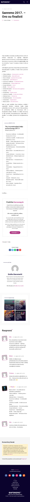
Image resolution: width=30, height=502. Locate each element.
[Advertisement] (15, 38)
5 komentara (16, 20)
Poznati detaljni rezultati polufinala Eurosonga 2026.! (20, 316)
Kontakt (15, 488)
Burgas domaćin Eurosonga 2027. (9, 307)
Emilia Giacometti (19, 285)
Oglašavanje (15, 487)
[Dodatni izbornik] (27, 2)
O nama (15, 480)
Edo (10, 337)
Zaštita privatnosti (15, 485)
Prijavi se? (24, 459)
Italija (9, 242)
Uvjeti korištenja (15, 484)
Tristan (11, 373)
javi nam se (10, 454)
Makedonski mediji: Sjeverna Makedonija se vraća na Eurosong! (9, 316)
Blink (11, 356)
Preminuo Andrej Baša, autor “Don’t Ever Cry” (19, 306)
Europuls (5, 242)
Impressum (15, 482)
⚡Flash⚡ (12, 387)
